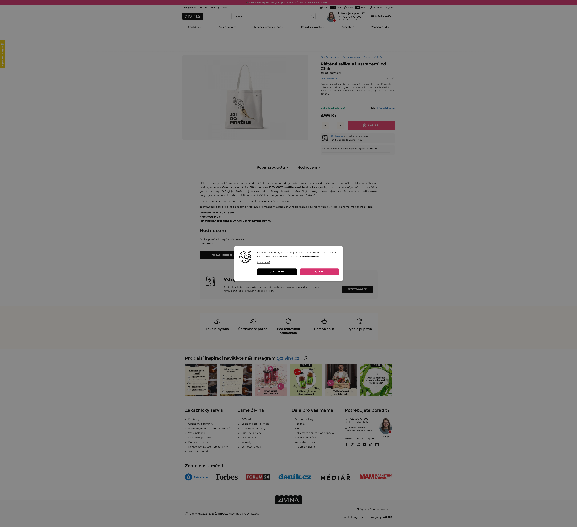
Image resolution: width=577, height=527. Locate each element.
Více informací (310, 256)
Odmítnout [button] (277, 271)
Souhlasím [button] (320, 271)
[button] (298, 262)
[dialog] (288, 263)
